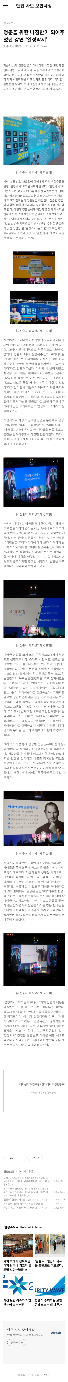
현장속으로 (9, 1171)
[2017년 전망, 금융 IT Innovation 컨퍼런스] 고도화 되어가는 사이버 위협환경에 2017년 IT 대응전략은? (26, 1181)
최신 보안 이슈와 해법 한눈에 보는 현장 (21, 1203)
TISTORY (34, 1374)
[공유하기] (17, 1158)
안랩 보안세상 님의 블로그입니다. (25, 1335)
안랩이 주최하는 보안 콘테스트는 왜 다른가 (23, 1207)
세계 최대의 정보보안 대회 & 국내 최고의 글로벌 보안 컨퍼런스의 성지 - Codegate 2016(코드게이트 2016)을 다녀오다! (26, 1192)
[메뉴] (6, 5)
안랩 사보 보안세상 (34, 6)
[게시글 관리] (22, 1158)
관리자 (46, 1374)
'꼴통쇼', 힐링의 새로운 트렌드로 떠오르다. (23, 1199)
